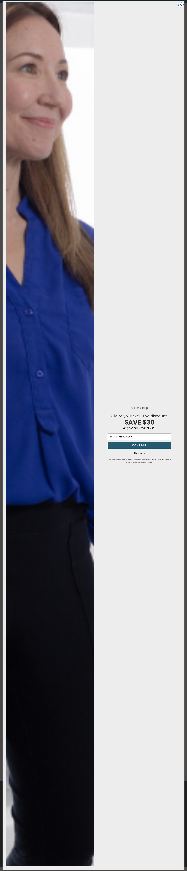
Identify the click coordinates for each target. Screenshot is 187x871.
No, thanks (139, 453)
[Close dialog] (180, 4)
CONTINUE (139, 445)
